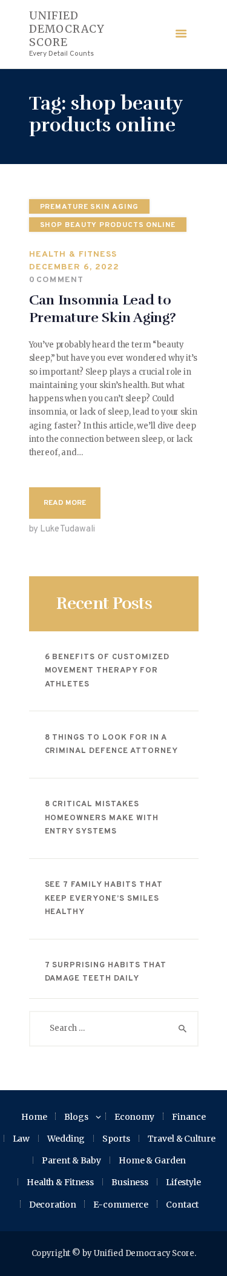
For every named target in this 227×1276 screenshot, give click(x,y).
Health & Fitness (73, 254)
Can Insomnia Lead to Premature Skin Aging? (102, 309)
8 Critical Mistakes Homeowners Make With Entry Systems (102, 818)
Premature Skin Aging (89, 207)
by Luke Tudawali (62, 529)
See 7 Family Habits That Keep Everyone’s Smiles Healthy (104, 898)
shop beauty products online (108, 225)
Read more (65, 503)
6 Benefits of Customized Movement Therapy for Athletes (107, 671)
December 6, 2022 (74, 267)
